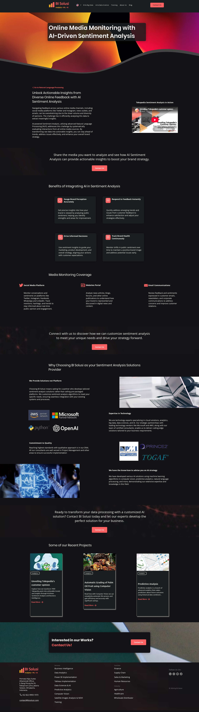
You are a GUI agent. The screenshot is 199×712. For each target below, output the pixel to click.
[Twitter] (181, 674)
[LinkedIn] (170, 674)
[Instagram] (174, 674)
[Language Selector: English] (79, 5)
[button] (88, 5)
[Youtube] (177, 674)
